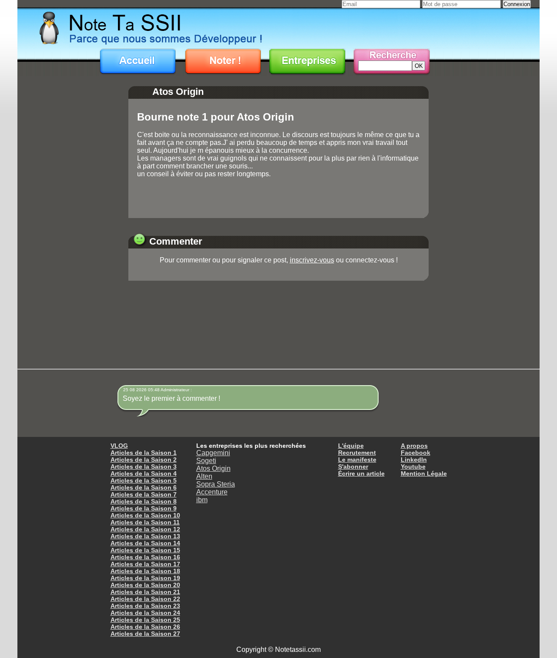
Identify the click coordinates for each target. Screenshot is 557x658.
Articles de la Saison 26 (145, 626)
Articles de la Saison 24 (145, 612)
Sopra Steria (215, 484)
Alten (204, 476)
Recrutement (357, 452)
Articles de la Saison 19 (145, 577)
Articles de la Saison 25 (145, 619)
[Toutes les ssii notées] (307, 62)
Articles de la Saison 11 (145, 522)
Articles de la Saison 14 (145, 543)
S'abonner (353, 466)
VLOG (119, 445)
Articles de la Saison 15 (145, 550)
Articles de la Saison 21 (145, 591)
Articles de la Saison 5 (144, 480)
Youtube (413, 466)
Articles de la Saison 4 (144, 473)
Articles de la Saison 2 (144, 459)
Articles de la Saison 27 (145, 633)
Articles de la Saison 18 (145, 570)
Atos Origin (213, 468)
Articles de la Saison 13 (145, 536)
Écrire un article (361, 473)
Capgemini (213, 453)
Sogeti (206, 460)
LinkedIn (414, 459)
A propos (414, 445)
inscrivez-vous (312, 260)
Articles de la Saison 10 (145, 515)
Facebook (415, 452)
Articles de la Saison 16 (145, 557)
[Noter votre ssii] (223, 62)
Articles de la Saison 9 (144, 508)
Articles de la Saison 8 (144, 501)
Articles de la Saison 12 (145, 529)
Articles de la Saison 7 (144, 494)
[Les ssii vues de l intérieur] (278, 27)
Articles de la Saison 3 (144, 466)
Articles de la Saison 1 (144, 452)
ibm (202, 500)
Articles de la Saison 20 (145, 584)
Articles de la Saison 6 (144, 487)
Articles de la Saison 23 (145, 605)
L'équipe (351, 445)
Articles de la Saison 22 (145, 598)
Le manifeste (357, 459)
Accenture (212, 492)
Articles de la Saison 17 (145, 564)
